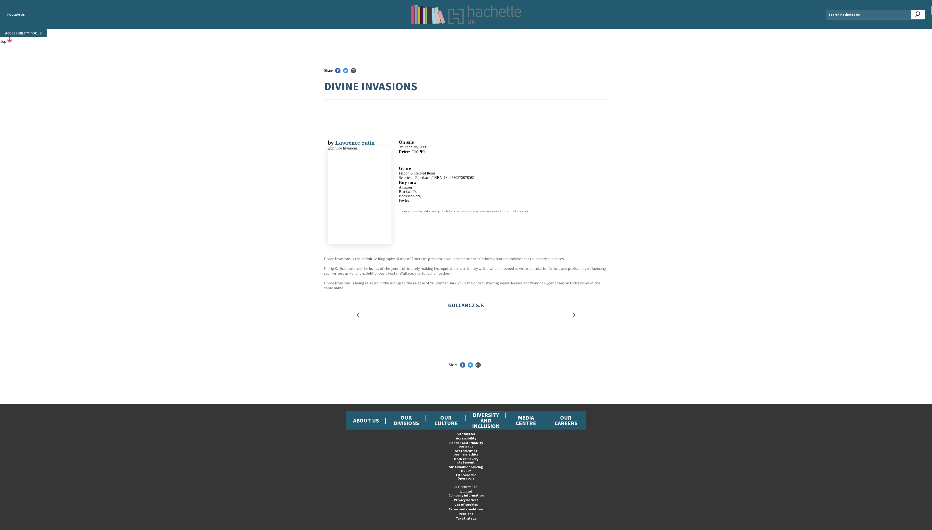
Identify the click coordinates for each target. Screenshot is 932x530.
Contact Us (466, 433)
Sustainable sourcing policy (466, 468)
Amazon (405, 187)
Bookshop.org (410, 196)
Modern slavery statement (466, 460)
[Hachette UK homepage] (466, 14)
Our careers (566, 420)
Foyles (404, 200)
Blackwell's (407, 192)
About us (366, 420)
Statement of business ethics (466, 452)
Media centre (526, 420)
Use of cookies (466, 504)
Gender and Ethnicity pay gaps (466, 444)
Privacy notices (466, 500)
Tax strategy (466, 518)
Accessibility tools (23, 33)
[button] (358, 315)
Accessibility (466, 438)
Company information (466, 495)
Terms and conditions (466, 509)
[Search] (918, 14)
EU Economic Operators (466, 476)
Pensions (466, 514)
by (331, 143)
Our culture (446, 420)
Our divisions (406, 420)
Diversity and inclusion (486, 420)
